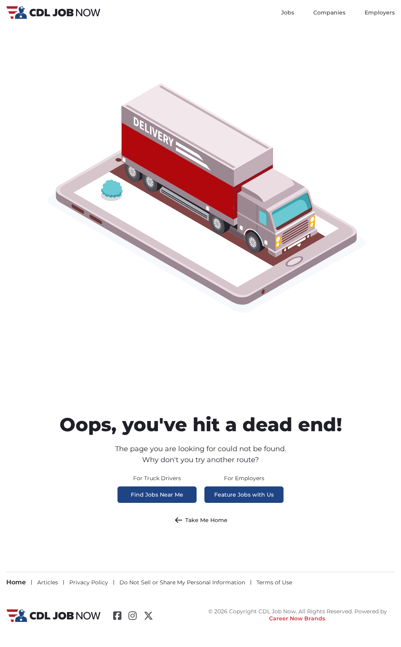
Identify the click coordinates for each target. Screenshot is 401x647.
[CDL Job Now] (53, 620)
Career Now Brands (297, 618)
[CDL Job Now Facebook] (117, 615)
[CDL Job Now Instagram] (132, 615)
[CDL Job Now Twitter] (148, 615)
